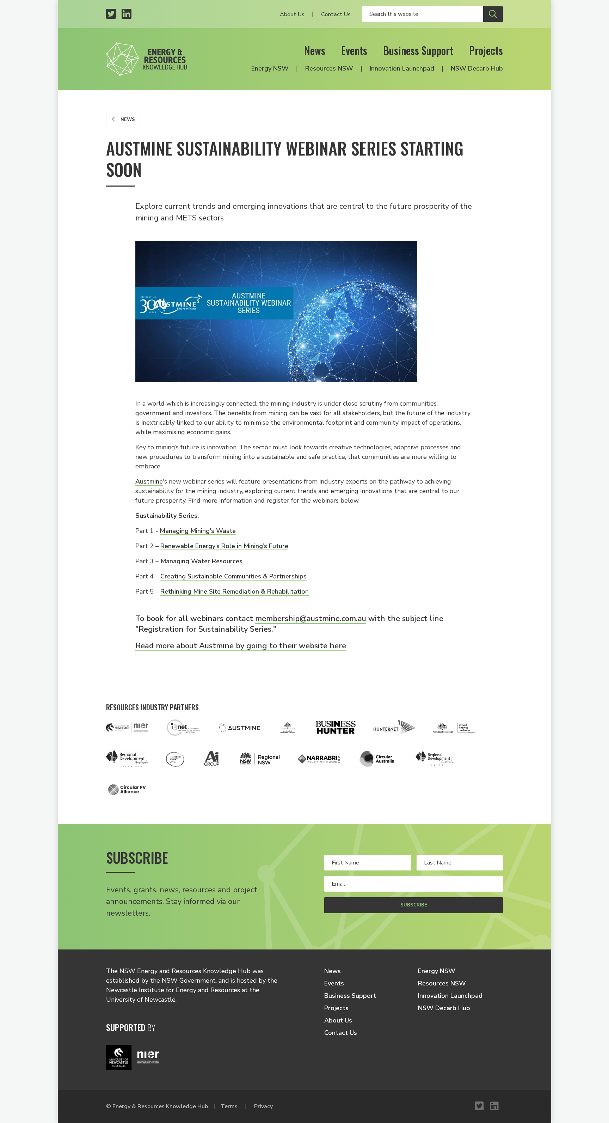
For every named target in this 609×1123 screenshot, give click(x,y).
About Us (292, 14)
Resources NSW (329, 68)
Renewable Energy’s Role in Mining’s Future (224, 546)
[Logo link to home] (146, 59)
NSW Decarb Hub (477, 68)
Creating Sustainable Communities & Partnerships (233, 576)
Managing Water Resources (201, 561)
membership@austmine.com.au (310, 618)
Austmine (149, 481)
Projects (486, 50)
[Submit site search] (493, 14)
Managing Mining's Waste (198, 531)
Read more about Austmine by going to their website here (240, 646)
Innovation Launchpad (402, 68)
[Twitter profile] (111, 14)
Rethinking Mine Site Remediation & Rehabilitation (234, 591)
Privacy (263, 1106)
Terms (229, 1106)
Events (354, 50)
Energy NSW (270, 68)
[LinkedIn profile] (126, 14)
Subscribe (413, 905)
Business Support (418, 50)
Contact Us (336, 14)
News (314, 50)
